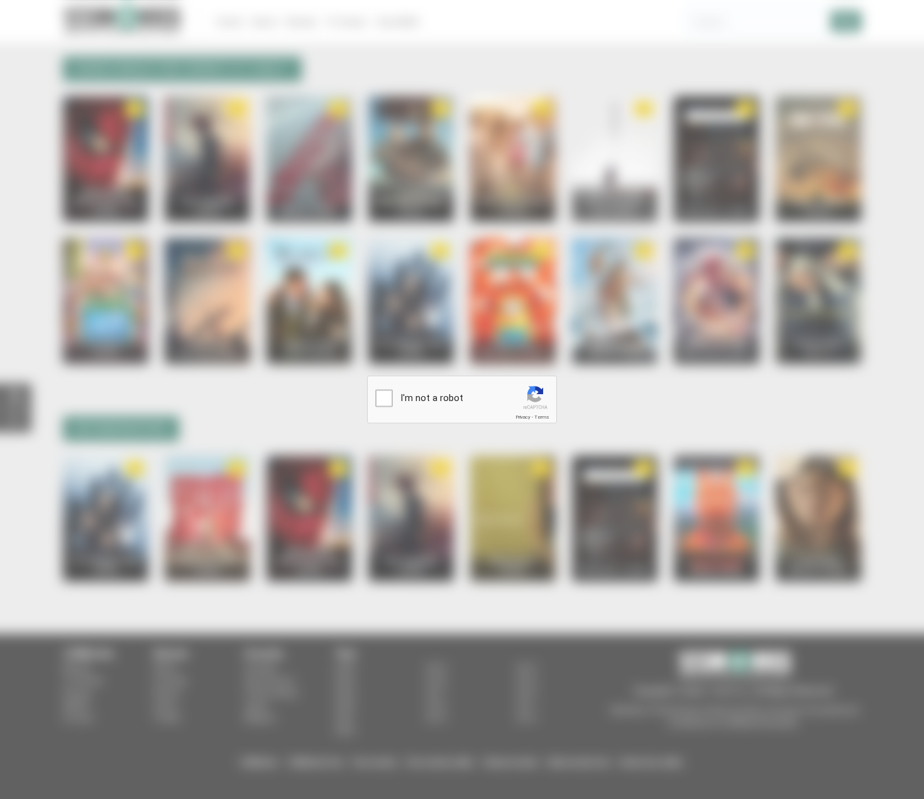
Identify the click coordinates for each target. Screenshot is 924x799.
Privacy (523, 417)
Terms (541, 417)
